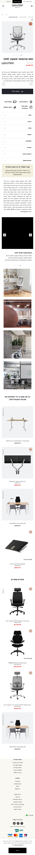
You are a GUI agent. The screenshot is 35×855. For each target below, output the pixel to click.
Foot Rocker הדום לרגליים (17, 564)
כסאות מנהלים (17, 767)
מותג (29, 115)
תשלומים (28, 141)
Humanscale (17, 784)
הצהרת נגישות (17, 809)
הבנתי (17, 850)
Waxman (17, 789)
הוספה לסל (16, 91)
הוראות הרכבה (27, 154)
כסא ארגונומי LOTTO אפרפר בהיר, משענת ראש (17, 705)
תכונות (29, 134)
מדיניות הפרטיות (18, 845)
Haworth (17, 781)
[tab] (17, 115)
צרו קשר (17, 797)
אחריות (29, 147)
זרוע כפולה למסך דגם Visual (17, 481)
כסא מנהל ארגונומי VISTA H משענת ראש (17, 621)
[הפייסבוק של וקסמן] (21, 823)
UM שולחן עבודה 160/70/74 (17, 747)
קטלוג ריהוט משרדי (17, 762)
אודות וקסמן (17, 794)
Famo (17, 786)
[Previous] (30, 235)
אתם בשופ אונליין (27, 1)
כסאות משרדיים (23, 17)
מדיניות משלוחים (17, 799)
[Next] (4, 235)
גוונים (29, 128)
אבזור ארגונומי (17, 772)
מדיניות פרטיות (17, 807)
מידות (29, 122)
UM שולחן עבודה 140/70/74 (17, 523)
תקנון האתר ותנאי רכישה (17, 804)
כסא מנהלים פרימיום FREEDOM (17, 663)
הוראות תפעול (27, 160)
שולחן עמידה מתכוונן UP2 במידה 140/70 (17, 441)
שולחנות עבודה (17, 770)
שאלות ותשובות (17, 802)
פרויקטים (9, 1)
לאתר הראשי (17, 1)
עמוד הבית (30, 17)
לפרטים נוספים (17, 174)
